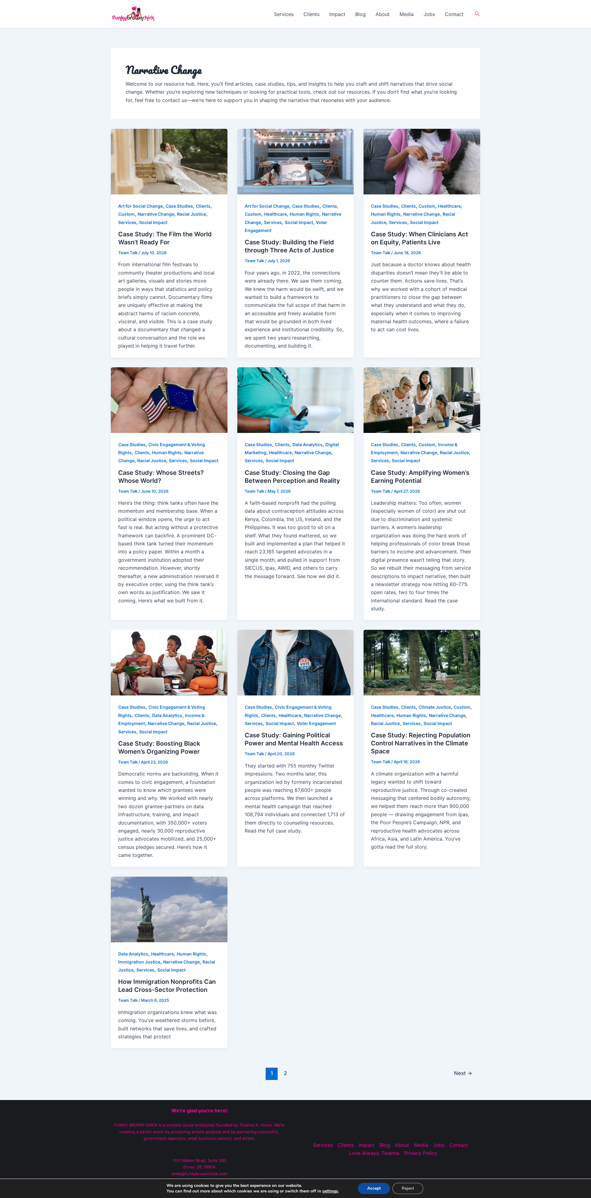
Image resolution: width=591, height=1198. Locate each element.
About (383, 14)
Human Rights (304, 214)
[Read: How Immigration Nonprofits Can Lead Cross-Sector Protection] (169, 909)
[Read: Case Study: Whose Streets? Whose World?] (169, 399)
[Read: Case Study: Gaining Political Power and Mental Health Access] (295, 662)
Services (284, 14)
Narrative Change (156, 214)
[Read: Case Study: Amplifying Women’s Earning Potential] (422, 399)
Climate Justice (435, 707)
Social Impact (153, 222)
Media (407, 14)
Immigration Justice (139, 961)
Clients (312, 14)
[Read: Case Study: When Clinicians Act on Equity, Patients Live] (422, 161)
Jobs (429, 14)
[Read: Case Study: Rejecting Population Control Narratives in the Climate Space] (422, 662)
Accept (374, 1188)
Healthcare (275, 214)
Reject (408, 1188)
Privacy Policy (420, 1153)
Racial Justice (191, 214)
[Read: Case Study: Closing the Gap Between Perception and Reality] (295, 399)
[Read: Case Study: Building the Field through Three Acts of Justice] (295, 161)
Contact (454, 14)
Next (463, 1073)
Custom (126, 214)
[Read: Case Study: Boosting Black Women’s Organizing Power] (169, 662)
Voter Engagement (316, 723)
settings (330, 1191)
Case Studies (179, 206)
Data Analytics (307, 444)
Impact (337, 14)
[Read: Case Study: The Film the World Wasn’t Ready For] (169, 161)
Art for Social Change (140, 206)
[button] (477, 14)
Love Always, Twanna (374, 1153)
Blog (360, 14)
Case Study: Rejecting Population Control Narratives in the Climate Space (420, 743)
